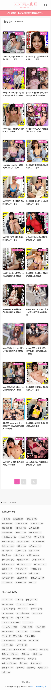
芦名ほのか (21, 569)
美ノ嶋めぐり (24, 564)
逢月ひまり (8, 578)
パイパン (21, 631)
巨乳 (32, 650)
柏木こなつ (8, 546)
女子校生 (21, 645)
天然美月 (34, 528)
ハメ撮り (27, 627)
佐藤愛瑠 (7, 523)
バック (40, 627)
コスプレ (7, 618)
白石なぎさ (33, 555)
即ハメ (33, 641)
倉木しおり (37, 523)
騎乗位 (43, 668)
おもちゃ (31, 600)
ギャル (37, 613)
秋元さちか (8, 564)
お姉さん (7, 604)
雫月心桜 (21, 582)
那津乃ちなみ (37, 578)
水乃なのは (35, 546)
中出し (30, 636)
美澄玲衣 (7, 569)
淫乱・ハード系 (10, 654)
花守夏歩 (36, 569)
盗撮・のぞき (9, 663)
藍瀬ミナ (7, 573)
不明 (6, 519)
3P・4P (7, 600)
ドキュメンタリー (11, 622)
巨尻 (44, 650)
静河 (32, 582)
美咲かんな (40, 564)
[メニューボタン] (5, 5)
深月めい (21, 551)
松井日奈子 (38, 542)
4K (19, 600)
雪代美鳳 (7, 582)
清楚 (25, 654)
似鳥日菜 (31, 519)
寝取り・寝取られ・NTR (13, 650)
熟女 (6, 659)
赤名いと (34, 573)
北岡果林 (21, 528)
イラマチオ (8, 609)
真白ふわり (38, 560)
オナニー (36, 609)
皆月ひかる (8, 560)
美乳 (23, 663)
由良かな (19, 555)
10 (34, 482)
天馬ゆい (7, 533)
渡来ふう (34, 551)
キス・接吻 (22, 613)
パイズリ (7, 631)
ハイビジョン (9, 627)
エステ (22, 609)
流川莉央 (7, 551)
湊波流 (6, 555)
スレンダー (22, 618)
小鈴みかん (25, 537)
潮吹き (37, 654)
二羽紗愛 (18, 519)
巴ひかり (39, 537)
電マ (20, 668)
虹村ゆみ (21, 573)
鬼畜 (6, 672)
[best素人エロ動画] (25, 5)
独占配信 (19, 659)
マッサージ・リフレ (12, 636)
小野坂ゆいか (9, 537)
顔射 (31, 668)
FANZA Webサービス (38, 687)
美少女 (36, 663)
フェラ (35, 631)
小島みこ (21, 533)
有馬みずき (23, 542)
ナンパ (28, 622)
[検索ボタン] (46, 5)
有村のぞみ (8, 542)
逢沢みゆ (22, 578)
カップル (7, 613)
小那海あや (35, 533)
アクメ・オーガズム (26, 604)
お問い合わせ (25, 682)
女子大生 (7, 645)
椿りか (21, 546)
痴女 (32, 659)
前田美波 (7, 528)
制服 (22, 641)
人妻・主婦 (8, 641)
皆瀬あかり (23, 560)
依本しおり (21, 523)
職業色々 (7, 668)
